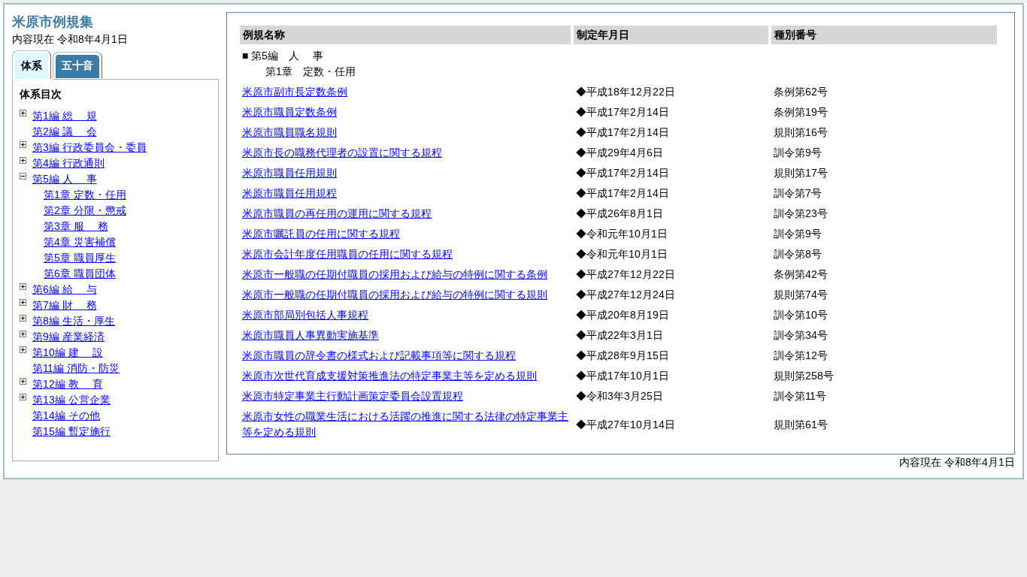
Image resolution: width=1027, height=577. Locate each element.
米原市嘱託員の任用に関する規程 (321, 234)
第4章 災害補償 (80, 242)
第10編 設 (67, 352)
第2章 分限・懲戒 (85, 210)
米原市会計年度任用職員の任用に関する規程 (347, 254)
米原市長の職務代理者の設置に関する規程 (342, 153)
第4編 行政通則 (68, 163)
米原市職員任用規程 (289, 193)
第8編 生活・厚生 (73, 321)
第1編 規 (64, 116)
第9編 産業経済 (68, 337)
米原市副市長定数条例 (294, 92)
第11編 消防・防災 (76, 368)
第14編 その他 (66, 415)
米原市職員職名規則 (289, 132)
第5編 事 (64, 179)
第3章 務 (76, 226)
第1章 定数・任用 (85, 195)
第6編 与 (64, 289)
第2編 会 (64, 131)
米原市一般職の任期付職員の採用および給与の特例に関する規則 (394, 294)
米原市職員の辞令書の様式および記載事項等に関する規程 (379, 355)
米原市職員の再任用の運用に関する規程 (337, 213)
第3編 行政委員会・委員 (89, 147)
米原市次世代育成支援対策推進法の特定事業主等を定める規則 (389, 376)
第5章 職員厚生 (80, 258)
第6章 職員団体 (80, 273)
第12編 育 (67, 384)
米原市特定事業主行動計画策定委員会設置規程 (352, 396)
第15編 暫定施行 (71, 431)
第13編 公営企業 (71, 400)
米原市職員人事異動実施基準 (310, 335)
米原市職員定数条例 (289, 112)
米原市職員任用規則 (289, 173)
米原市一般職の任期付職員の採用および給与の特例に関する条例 (394, 274)
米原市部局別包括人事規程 (305, 315)
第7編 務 (64, 305)
